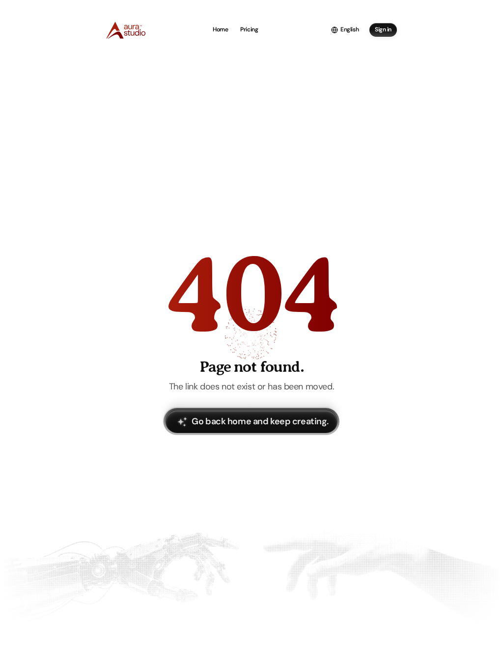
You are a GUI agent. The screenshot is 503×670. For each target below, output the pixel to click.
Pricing (249, 29)
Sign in (383, 29)
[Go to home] (125, 29)
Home (220, 29)
